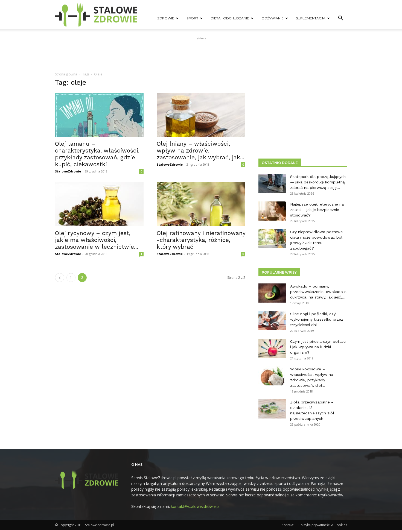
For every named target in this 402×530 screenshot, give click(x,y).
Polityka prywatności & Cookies (323, 525)
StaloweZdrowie (68, 171)
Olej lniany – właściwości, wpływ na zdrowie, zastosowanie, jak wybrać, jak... (200, 150)
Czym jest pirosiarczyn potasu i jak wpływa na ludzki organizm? (318, 347)
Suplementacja (310, 18)
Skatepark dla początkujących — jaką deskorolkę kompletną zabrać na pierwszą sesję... (318, 182)
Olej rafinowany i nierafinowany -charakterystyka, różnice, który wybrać (201, 240)
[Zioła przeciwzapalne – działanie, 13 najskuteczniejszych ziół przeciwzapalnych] (272, 408)
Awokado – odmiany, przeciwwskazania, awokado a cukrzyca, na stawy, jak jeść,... (318, 291)
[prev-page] (59, 277)
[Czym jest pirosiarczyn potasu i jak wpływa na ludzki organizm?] (272, 348)
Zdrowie (165, 18)
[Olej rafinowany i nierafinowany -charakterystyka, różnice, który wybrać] (201, 204)
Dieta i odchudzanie (230, 18)
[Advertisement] (201, 53)
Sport (192, 18)
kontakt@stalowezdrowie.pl (195, 506)
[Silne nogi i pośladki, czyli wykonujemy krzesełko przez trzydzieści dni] (272, 320)
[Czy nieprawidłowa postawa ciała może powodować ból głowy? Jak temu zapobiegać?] (272, 238)
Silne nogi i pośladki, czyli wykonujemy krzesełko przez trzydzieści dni (316, 319)
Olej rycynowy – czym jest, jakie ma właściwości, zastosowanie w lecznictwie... (96, 240)
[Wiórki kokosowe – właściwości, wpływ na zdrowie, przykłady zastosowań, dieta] (272, 375)
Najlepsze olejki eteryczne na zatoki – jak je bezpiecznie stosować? (317, 209)
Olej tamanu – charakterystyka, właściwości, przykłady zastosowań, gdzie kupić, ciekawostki (97, 154)
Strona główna (66, 74)
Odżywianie (272, 18)
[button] (340, 18)
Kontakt (287, 525)
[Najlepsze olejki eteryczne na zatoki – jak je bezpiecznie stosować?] (272, 211)
